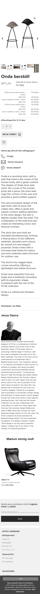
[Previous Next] (20, 460)
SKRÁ (20, 519)
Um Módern (8, 571)
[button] (35, 18)
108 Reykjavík (6, 543)
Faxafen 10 (5, 539)
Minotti (5, 480)
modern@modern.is (8, 550)
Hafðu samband (11, 531)
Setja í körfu (9, 134)
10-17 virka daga (7, 558)
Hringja (10, 156)
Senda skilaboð (14, 168)
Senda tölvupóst (15, 162)
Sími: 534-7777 (7, 546)
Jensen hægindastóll (11, 482)
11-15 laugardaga (7, 561)
